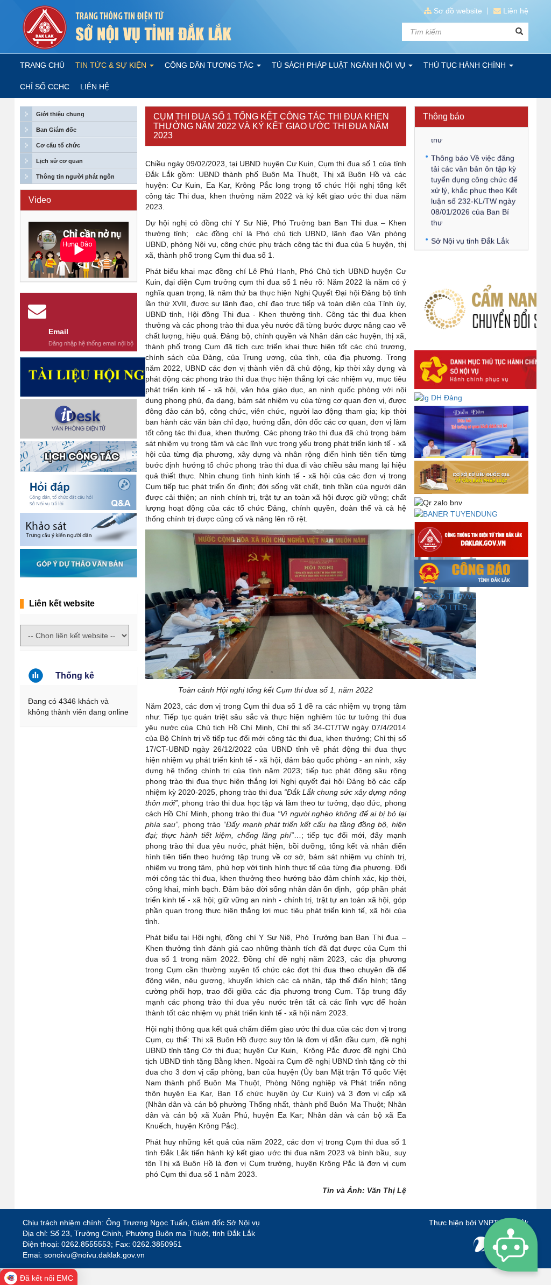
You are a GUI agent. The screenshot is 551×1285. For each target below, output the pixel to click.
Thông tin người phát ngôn (75, 176)
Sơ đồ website (458, 10)
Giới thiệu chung (60, 114)
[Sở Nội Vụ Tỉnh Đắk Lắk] (145, 27)
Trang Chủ (42, 65)
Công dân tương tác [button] (210, 65)
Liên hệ (515, 10)
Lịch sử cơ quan (59, 161)
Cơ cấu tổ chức (58, 145)
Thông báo (443, 116)
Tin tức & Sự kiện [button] (112, 65)
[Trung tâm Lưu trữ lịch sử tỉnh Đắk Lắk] (441, 607)
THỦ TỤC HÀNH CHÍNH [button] (465, 65)
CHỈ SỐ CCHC (44, 86)
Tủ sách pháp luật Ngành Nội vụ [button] (339, 65)
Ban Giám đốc (56, 129)
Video (40, 199)
